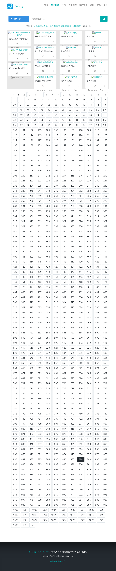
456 (81, 277)
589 (89, 332)
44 (14, 109)
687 (105, 373)
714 (31, 388)
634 (64, 352)
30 (14, 104)
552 (81, 317)
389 (23, 251)
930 (31, 479)
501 (56, 297)
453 (56, 277)
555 (105, 317)
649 (89, 358)
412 (15, 261)
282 (31, 206)
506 (97, 297)
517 (89, 302)
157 (89, 150)
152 (48, 150)
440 (48, 271)
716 (48, 388)
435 (105, 266)
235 (40, 185)
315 (105, 216)
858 (31, 449)
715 (40, 388)
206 (97, 170)
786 (31, 418)
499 (40, 297)
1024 (53, 520)
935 (72, 479)
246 (31, 190)
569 (23, 327)
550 (64, 317)
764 (48, 408)
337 (89, 226)
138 (31, 145)
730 (64, 393)
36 (56, 104)
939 (105, 479)
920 (48, 474)
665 (23, 368)
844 (15, 444)
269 (23, 200)
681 (56, 373)
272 (48, 200)
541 (89, 312)
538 (64, 312)
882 (31, 459)
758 (97, 403)
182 (97, 160)
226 (64, 180)
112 (15, 135)
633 (56, 352)
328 (15, 226)
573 (56, 327)
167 (72, 155)
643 (40, 358)
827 (72, 433)
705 (56, 383)
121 (89, 135)
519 (105, 302)
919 (40, 474)
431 (72, 266)
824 (48, 433)
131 (72, 140)
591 (105, 332)
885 (56, 459)
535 (40, 312)
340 (15, 231)
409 (89, 256)
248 (48, 190)
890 (97, 459)
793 (89, 418)
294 (31, 211)
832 (15, 439)
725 (23, 393)
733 (89, 393)
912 (81, 469)
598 (64, 337)
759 (105, 403)
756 (81, 403)
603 (105, 337)
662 (97, 362)
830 (97, 433)
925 (89, 474)
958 (64, 489)
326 (97, 221)
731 (72, 393)
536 (48, 312)
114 (31, 135)
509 (23, 302)
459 (105, 277)
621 (56, 347)
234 (31, 185)
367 (40, 241)
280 (15, 206)
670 (64, 368)
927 (105, 474)
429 (56, 266)
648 (81, 358)
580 (15, 332)
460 (15, 281)
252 (81, 190)
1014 (53, 514)
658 (64, 362)
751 (40, 403)
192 (81, 165)
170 (97, 155)
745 (89, 398)
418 (64, 261)
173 (23, 160)
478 (64, 287)
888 (81, 459)
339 (105, 226)
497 (23, 297)
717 (56, 388)
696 (81, 378)
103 (40, 130)
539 (72, 312)
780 (81, 413)
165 (56, 155)
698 (97, 378)
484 (15, 292)
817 (89, 428)
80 (70, 119)
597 (56, 337)
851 (72, 444)
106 (64, 130)
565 (89, 322)
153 (56, 150)
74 (28, 119)
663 (105, 362)
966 (31, 494)
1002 (34, 509)
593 (23, 337)
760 (15, 408)
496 (15, 297)
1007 (82, 509)
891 (105, 459)
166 (64, 155)
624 (81, 347)
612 (81, 342)
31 (21, 104)
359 (72, 236)
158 (97, 150)
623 (72, 347)
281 (23, 206)
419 (72, 261)
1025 (63, 520)
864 (81, 449)
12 (84, 94)
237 (56, 185)
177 (56, 160)
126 (31, 140)
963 (105, 489)
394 (64, 251)
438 (31, 271)
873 (56, 454)
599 (72, 337)
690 (31, 378)
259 (40, 195)
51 (63, 109)
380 (48, 246)
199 (40, 170)
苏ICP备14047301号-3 (40, 551)
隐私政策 (62, 561)
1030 (15, 525)
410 (97, 256)
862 (64, 449)
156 (81, 150)
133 (89, 140)
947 (72, 484)
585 (56, 332)
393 (56, 251)
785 (23, 418)
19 (35, 99)
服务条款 (54, 561)
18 (28, 99)
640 (15, 358)
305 (23, 216)
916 (15, 474)
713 (23, 388)
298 (64, 211)
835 (40, 439)
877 (89, 454)
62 (42, 114)
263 (72, 195)
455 (72, 277)
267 (105, 195)
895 (40, 464)
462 (31, 281)
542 (97, 312)
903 (105, 464)
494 (97, 292)
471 (105, 281)
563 (72, 322)
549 (56, 317)
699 (105, 378)
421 (89, 261)
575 (72, 327)
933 (56, 479)
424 (15, 266)
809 (23, 428)
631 (40, 352)
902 (97, 464)
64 (56, 114)
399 (105, 251)
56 (97, 109)
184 (15, 165)
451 (40, 277)
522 (31, 307)
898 (64, 464)
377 (23, 246)
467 (72, 281)
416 (48, 261)
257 (23, 195)
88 (28, 125)
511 (40, 302)
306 (31, 216)
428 (48, 266)
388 (15, 251)
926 (97, 474)
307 (40, 216)
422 (97, 261)
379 (40, 246)
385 (89, 246)
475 (40, 287)
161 (23, 155)
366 (31, 241)
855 (105, 444)
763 (40, 408)
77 (49, 119)
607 (40, 342)
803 (72, 423)
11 (77, 94)
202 (64, 170)
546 (31, 317)
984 (81, 499)
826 (64, 433)
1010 (15, 514)
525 (56, 307)
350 (97, 231)
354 (31, 236)
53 (77, 109)
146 (97, 145)
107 (72, 130)
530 (97, 307)
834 (31, 439)
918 (31, 474)
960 (81, 489)
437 (23, 271)
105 (56, 130)
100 (15, 130)
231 (105, 180)
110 (97, 130)
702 (31, 383)
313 (89, 216)
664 (15, 368)
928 (15, 479)
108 (81, 130)
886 (64, 459)
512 (48, 302)
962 (97, 489)
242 (97, 185)
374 (97, 241)
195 (105, 165)
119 (72, 135)
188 (48, 165)
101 (23, 130)
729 (56, 393)
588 (81, 332)
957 (56, 489)
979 (40, 499)
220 (15, 180)
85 (104, 119)
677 (23, 373)
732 (81, 393)
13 (91, 94)
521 (23, 307)
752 (48, 403)
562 (64, 322)
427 (40, 266)
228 (81, 180)
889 (89, 459)
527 (72, 307)
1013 (44, 514)
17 (21, 99)
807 (105, 423)
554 (97, 317)
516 (81, 302)
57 (104, 109)
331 (40, 226)
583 (40, 332)
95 (77, 125)
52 (70, 109)
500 (48, 297)
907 (40, 469)
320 (48, 221)
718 (64, 388)
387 (105, 246)
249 (56, 190)
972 (81, 494)
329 (23, 226)
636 (81, 352)
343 (40, 231)
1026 (72, 520)
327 (105, 221)
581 (23, 332)
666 (31, 368)
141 (56, 145)
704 (48, 383)
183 (105, 160)
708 (81, 383)
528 (81, 307)
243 (105, 185)
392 (48, 251)
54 (83, 109)
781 (89, 413)
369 (56, 241)
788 (48, 418)
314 (97, 216)
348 (81, 231)
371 (72, 241)
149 (23, 150)
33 (35, 104)
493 (89, 292)
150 (31, 150)
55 (90, 109)
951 (105, 484)
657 (56, 362)
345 (56, 231)
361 (89, 236)
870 (31, 454)
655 (40, 362)
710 (97, 383)
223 (40, 180)
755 (72, 403)
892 (15, 464)
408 (81, 256)
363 (105, 236)
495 (105, 292)
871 (40, 454)
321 (56, 221)
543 (105, 312)
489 (56, 292)
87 (21, 125)
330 (31, 226)
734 (97, 393)
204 (81, 170)
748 (15, 403)
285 (56, 206)
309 (56, 216)
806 (97, 423)
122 (97, 135)
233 (23, 185)
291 (105, 206)
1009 (101, 509)
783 (105, 413)
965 (23, 494)
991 (40, 504)
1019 (101, 514)
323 (72, 221)
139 (40, 145)
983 (72, 499)
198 (31, 170)
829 (89, 433)
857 (23, 449)
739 (40, 398)
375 (105, 241)
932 (48, 479)
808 (15, 428)
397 (89, 251)
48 (42, 109)
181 (89, 160)
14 (97, 94)
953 (23, 489)
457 (89, 277)
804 (81, 423)
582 (31, 332)
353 (23, 236)
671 (72, 368)
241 (89, 185)
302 (97, 211)
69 (90, 114)
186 (31, 165)
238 (64, 185)
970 (64, 494)
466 (64, 281)
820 (15, 433)
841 (89, 439)
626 (97, 347)
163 (40, 155)
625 (89, 347)
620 (48, 347)
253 (89, 190)
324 (81, 221)
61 (35, 114)
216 (81, 175)
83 (90, 119)
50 (56, 109)
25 (77, 99)
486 (31, 292)
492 (81, 292)
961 (89, 489)
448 (15, 277)
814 (64, 428)
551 (72, 317)
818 (97, 428)
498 (31, 297)
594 (31, 337)
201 (56, 170)
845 (23, 444)
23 (63, 99)
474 (31, 287)
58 (14, 114)
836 (48, 439)
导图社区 (55, 5)
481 (89, 287)
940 (15, 484)
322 (64, 221)
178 (64, 160)
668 (48, 368)
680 (48, 373)
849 (56, 444)
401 (23, 256)
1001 (25, 509)
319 (40, 221)
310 (64, 216)
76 (42, 119)
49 (49, 109)
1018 (91, 514)
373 (89, 241)
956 (48, 489)
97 (90, 125)
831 (105, 433)
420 (81, 261)
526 (64, 307)
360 (81, 236)
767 (72, 408)
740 (48, 398)
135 (105, 140)
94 (70, 125)
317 (23, 221)
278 (97, 200)
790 (64, 418)
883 (40, 459)
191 (72, 165)
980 (48, 499)
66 (70, 114)
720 (81, 388)
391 (40, 251)
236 (48, 185)
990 (31, 504)
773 (23, 413)
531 (105, 307)
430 (64, 266)
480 (81, 287)
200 (48, 170)
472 (15, 287)
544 (15, 317)
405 (56, 256)
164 (48, 155)
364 (15, 241)
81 (77, 119)
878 (97, 454)
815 (72, 428)
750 (31, 403)
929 (23, 479)
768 (81, 408)
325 (89, 221)
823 (40, 433)
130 (64, 140)
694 (64, 378)
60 (28, 114)
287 (72, 206)
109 (89, 130)
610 (64, 342)
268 (15, 200)
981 (56, 499)
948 (81, 484)
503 (72, 297)
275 (72, 200)
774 (31, 413)
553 (89, 317)
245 (23, 190)
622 (64, 347)
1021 (25, 520)
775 (40, 413)
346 (64, 231)
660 (81, 362)
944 (48, 484)
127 (40, 140)
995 (72, 504)
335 (72, 226)
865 (89, 449)
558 (31, 322)
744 (81, 398)
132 (81, 140)
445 (89, 271)
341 (23, 231)
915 (105, 469)
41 (90, 104)
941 (23, 484)
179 (72, 160)
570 (31, 327)
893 (23, 464)
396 (81, 251)
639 (105, 352)
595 (40, 337)
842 (97, 439)
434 (97, 266)
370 (64, 241)
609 (56, 342)
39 (77, 104)
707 (72, 383)
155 (72, 150)
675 (105, 368)
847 (40, 444)
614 (97, 342)
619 (40, 347)
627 (105, 347)
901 (89, 464)
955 (40, 489)
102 (31, 130)
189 (56, 165)
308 (48, 216)
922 (64, 474)
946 (64, 484)
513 (56, 302)
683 (72, 373)
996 (81, 504)
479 (72, 287)
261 (56, 195)
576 (81, 327)
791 (72, 418)
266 (97, 195)
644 (48, 358)
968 (48, 494)
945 (56, 484)
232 (15, 185)
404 (48, 256)
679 (40, 373)
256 (15, 195)
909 (56, 469)
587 (72, 332)
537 (56, 312)
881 (23, 459)
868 (15, 454)
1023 (44, 520)
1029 (101, 520)
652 (15, 362)
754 (64, 403)
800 (48, 423)
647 (72, 358)
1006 (72, 509)
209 (23, 175)
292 (15, 211)
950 (97, 484)
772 (15, 413)
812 (48, 428)
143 (72, 145)
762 (31, 408)
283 (40, 206)
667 (40, 368)
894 (31, 464)
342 (31, 231)
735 (105, 393)
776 (48, 413)
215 (72, 175)
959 (72, 489)
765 (56, 408)
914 (97, 469)
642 (31, 358)
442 (64, 271)
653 (23, 362)
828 (81, 433)
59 (21, 114)
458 (97, 277)
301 (89, 211)
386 (97, 246)
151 (40, 150)
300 (81, 211)
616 (15, 347)
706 (64, 383)
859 (40, 449)
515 (72, 302)
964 (15, 494)
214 (64, 175)
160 (15, 155)
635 (72, 352)
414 (31, 261)
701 (23, 383)
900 (81, 464)
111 (105, 130)
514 (64, 302)
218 (97, 175)
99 (104, 125)
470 (97, 281)
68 (83, 114)
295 (40, 211)
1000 (15, 509)
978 (31, 499)
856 (15, 449)
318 (31, 221)
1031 (25, 525)
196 (15, 170)
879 (105, 454)
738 (31, 398)
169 (89, 155)
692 (48, 378)
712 (15, 388)
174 (31, 160)
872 (48, 454)
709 (89, 383)
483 (105, 287)
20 (42, 99)
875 (72, 454)
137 (23, 145)
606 (31, 342)
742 (64, 398)
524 (48, 307)
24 (70, 99)
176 (48, 160)
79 (63, 119)
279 (105, 200)
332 (48, 226)
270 (31, 200)
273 (56, 200)
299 (72, 211)
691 (40, 378)
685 (89, 373)
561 (56, 322)
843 (105, 439)
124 (15, 140)
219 (105, 175)
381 (56, 246)
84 (97, 119)
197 (23, 170)
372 (81, 241)
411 (105, 256)
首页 (46, 5)
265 (89, 195)
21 (49, 99)
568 (15, 327)
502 (64, 297)
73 (21, 119)
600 (81, 337)
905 (23, 469)
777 (56, 413)
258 (31, 195)
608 (48, 342)
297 (56, 211)
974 (97, 494)
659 (72, 362)
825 (56, 433)
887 (72, 459)
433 (89, 266)
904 (15, 469)
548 (48, 317)
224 (48, 180)
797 (23, 423)
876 (81, 454)
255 (105, 190)
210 (31, 175)
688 (15, 378)
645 (56, 358)
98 (97, 125)
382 (64, 246)
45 (21, 109)
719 (72, 388)
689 (23, 378)
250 (64, 190)
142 (64, 145)
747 (105, 398)
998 (97, 504)
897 (56, 464)
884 (48, 459)
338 (97, 226)
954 (31, 489)
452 (48, 277)
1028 (91, 520)
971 (72, 494)
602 (97, 337)
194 (97, 165)
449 (23, 277)
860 (48, 449)
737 (23, 398)
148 (15, 150)
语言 (106, 5)
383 (72, 246)
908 (48, 469)
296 (48, 211)
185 (23, 165)
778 (64, 413)
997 (89, 504)
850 (64, 444)
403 (40, 256)
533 (23, 312)
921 (56, 474)
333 (56, 226)
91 (49, 125)
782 (97, 413)
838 (64, 439)
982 (64, 499)
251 (72, 190)
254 (97, 190)
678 (31, 373)
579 (105, 327)
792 (81, 418)
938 (97, 479)
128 (48, 140)
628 (15, 352)
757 (89, 403)
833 (23, 439)
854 (97, 444)
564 (81, 322)
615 (105, 342)
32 (28, 104)
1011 (25, 514)
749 (23, 403)
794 (97, 418)
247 (40, 190)
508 (15, 302)
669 (56, 368)
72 (14, 119)
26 (83, 99)
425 (23, 266)
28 (97, 99)
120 (81, 135)
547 (40, 317)
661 (89, 362)
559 (40, 322)
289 (89, 206)
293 (23, 211)
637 (89, 352)
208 (15, 175)
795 (105, 418)
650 (97, 358)
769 (89, 408)
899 (72, 464)
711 (105, 383)
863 (72, 449)
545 (23, 317)
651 (105, 358)
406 (64, 256)
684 (81, 373)
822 (31, 433)
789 (56, 418)
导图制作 (73, 5)
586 (64, 332)
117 (56, 135)
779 (72, 413)
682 (64, 373)
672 (81, 368)
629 (23, 352)
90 (42, 125)
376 (15, 246)
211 (40, 175)
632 (48, 352)
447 (105, 271)
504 (81, 297)
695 (72, 378)
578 (97, 327)
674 (97, 368)
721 (89, 388)
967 (40, 494)
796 (15, 423)
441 (56, 271)
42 (97, 104)
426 (31, 266)
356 (48, 236)
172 (15, 160)
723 (105, 388)
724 (15, 393)
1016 (72, 514)
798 (31, 423)
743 (72, 398)
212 (48, 175)
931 (40, 479)
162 (31, 155)
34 (42, 104)
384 (81, 246)
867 (105, 449)
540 (81, 312)
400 (15, 256)
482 (97, 287)
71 (104, 114)
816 (81, 428)
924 (81, 474)
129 (56, 140)
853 (89, 444)
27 (90, 99)
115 (40, 135)
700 (15, 383)
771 (105, 408)
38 (70, 104)
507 (105, 297)
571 (40, 327)
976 (15, 499)
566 (97, 322)
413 (23, 261)
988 (15, 504)
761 (23, 408)
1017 (82, 514)
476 (48, 287)
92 (56, 125)
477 (56, 287)
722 (97, 388)
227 (72, 180)
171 (105, 155)
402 (31, 256)
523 (40, 307)
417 (56, 261)
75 (35, 119)
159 (105, 150)
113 (23, 135)
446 (97, 271)
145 (89, 145)
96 (83, 125)
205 (89, 170)
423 (105, 261)
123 (105, 135)
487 (40, 292)
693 (56, 378)
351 (105, 231)
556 (15, 322)
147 (105, 145)
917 (23, 474)
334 (64, 226)
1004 (53, 509)
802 (64, 423)
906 (31, 469)
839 (72, 439)
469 (89, 281)
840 (81, 439)
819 (105, 428)
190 (64, 165)
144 (81, 145)
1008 (91, 509)
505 (89, 297)
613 (89, 342)
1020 (15, 520)
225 (56, 180)
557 (23, 322)
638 (97, 352)
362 (97, 236)
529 (89, 307)
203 (72, 170)
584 (48, 332)
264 (81, 195)
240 (81, 185)
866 (97, 449)
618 (31, 347)
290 (97, 206)
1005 (63, 509)
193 (89, 165)
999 (105, 504)
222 (31, 180)
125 (23, 140)
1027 (82, 520)
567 (105, 322)
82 (83, 119)
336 (81, 226)
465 (56, 281)
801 (56, 423)
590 (97, 332)
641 (23, 358)
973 (89, 494)
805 (89, 423)
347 (72, 231)
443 (72, 271)
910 (64, 469)
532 (15, 312)
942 (31, 484)
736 (15, 398)
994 (64, 504)
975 (105, 494)
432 (81, 266)
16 (14, 99)
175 (40, 160)
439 (40, 271)
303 (105, 211)
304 (15, 216)
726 (31, 393)
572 (48, 327)
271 (40, 200)
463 (40, 281)
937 (89, 479)
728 (48, 393)
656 (48, 362)
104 (48, 130)
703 (40, 383)
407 (72, 256)
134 (97, 140)
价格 (64, 5)
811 (40, 428)
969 (56, 494)
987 (105, 499)
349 (89, 231)
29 (104, 99)
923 (72, 474)
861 (56, 449)
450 (31, 277)
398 (97, 251)
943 (40, 484)
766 (64, 408)
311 (72, 216)
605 (23, 342)
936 (81, 479)
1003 (44, 509)
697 (89, 378)
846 (31, 444)
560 (48, 322)
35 (49, 104)
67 (77, 114)
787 (40, 418)
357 (56, 236)
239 (72, 185)
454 (64, 277)
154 (64, 150)
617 (23, 347)
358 (64, 236)
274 (64, 200)
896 (48, 464)
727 (40, 393)
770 (97, 408)
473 (23, 287)
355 (40, 236)
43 (104, 104)
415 (40, 261)
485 (23, 292)
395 (72, 251)
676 (15, 373)
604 (15, 342)
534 (31, 312)
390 (31, 251)
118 (64, 135)
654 (31, 362)
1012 (34, 514)
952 (15, 489)
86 (14, 125)
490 (64, 292)
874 (64, 454)
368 (48, 241)
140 (48, 145)
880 (15, 459)
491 (72, 292)
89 (35, 125)
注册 (92, 5)
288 (81, 206)
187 (40, 165)
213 (56, 175)
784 (15, 418)
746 (97, 398)
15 (104, 94)
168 (81, 155)
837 (56, 439)
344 (48, 231)
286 (64, 206)
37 (63, 104)
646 (64, 358)
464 (48, 281)
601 (89, 337)
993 (56, 504)
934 (64, 479)
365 (23, 241)
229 (89, 180)
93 (63, 125)
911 (72, 469)
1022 (34, 520)
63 (49, 114)
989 (23, 504)
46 (28, 109)
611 (72, 342)
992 (48, 504)
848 (48, 444)
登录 (99, 5)
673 (89, 368)
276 (81, 200)
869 (23, 454)
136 (15, 145)
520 (15, 307)
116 (48, 135)
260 (48, 195)
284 (48, 206)
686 (97, 373)
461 (23, 281)
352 (15, 236)
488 (48, 292)
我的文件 (83, 5)
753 (56, 403)
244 (15, 190)
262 (64, 195)
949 (89, 484)
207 (105, 170)
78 (56, 119)
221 (23, 180)
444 (81, 271)
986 (97, 499)
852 (81, 444)
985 (89, 499)
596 (48, 337)
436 (15, 271)
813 (56, 428)
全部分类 (16, 18)
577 (89, 327)
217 (89, 175)
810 (31, 428)
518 (97, 302)
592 (15, 337)
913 (89, 469)
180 (81, 160)
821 (23, 433)
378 (31, 246)
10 (70, 94)
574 (64, 327)
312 (81, 216)
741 (56, 398)
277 (89, 200)
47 (35, 109)
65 (63, 114)
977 (23, 499)
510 (31, 302)
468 (81, 281)
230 (97, 180)
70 (97, 114)
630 (31, 352)
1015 (63, 514)
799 (40, 423)
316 (15, 221)
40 (83, 104)
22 (56, 99)
